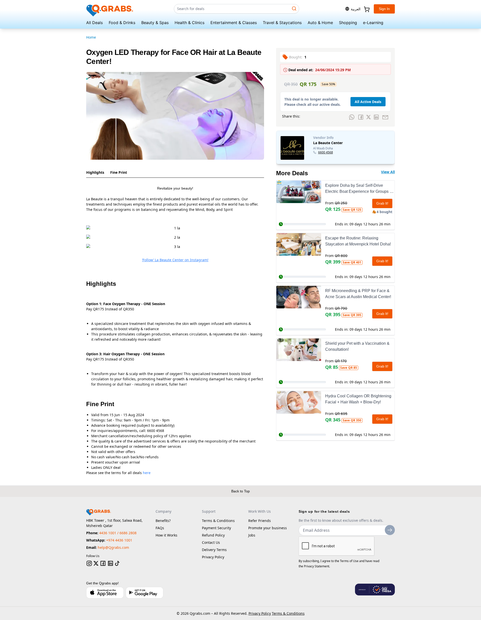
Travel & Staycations (282, 22)
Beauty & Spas (155, 22)
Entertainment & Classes (233, 22)
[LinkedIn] (110, 563)
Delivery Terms (214, 549)
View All (388, 171)
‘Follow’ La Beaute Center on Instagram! (175, 259)
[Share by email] (385, 117)
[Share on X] (368, 117)
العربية (355, 9)
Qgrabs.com (200, 613)
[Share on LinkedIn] (376, 117)
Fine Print (118, 172)
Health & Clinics (189, 22)
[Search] (294, 8)
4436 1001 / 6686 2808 (118, 532)
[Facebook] (103, 563)
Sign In (384, 9)
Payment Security (216, 527)
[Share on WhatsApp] (351, 117)
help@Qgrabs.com (113, 547)
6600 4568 (325, 152)
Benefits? (163, 520)
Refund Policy (213, 535)
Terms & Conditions (218, 520)
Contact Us (211, 542)
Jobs (251, 535)
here (147, 472)
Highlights (95, 172)
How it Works (166, 535)
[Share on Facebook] (360, 117)
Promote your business (267, 527)
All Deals (94, 22)
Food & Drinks (122, 22)
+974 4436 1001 (119, 540)
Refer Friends (259, 520)
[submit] (390, 530)
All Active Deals (368, 101)
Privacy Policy (213, 557)
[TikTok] (117, 563)
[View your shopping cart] (366, 8)
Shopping (348, 22)
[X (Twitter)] (96, 563)
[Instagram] (89, 563)
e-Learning (373, 22)
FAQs (160, 527)
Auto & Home (320, 22)
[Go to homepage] (110, 9)
